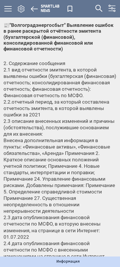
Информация (68, 262)
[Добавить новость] (70, 9)
